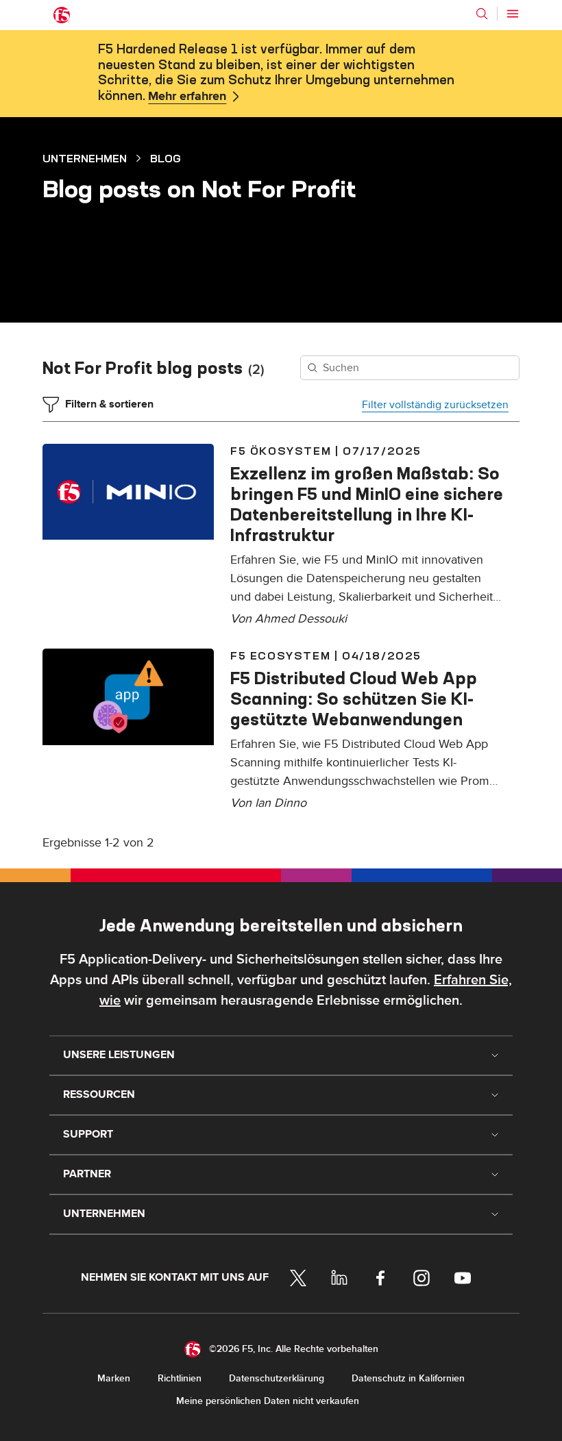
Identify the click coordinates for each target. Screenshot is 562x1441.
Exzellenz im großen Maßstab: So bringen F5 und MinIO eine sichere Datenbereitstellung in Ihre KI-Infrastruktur (366, 504)
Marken (113, 1378)
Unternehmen (84, 158)
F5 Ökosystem (280, 451)
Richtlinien (179, 1378)
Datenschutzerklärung (276, 1378)
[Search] (482, 14)
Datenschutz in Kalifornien (408, 1378)
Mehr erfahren (187, 96)
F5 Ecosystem (280, 655)
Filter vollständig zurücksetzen (435, 405)
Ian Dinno (280, 803)
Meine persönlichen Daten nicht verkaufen (267, 1401)
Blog (165, 158)
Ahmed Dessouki (301, 619)
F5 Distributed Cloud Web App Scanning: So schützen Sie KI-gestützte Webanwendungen (353, 698)
